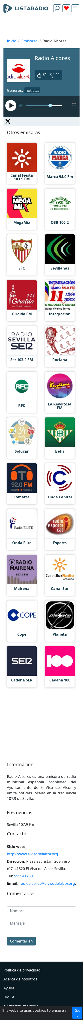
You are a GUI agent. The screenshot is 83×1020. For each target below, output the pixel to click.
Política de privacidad (22, 970)
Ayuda (8, 988)
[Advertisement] (41, 26)
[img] (75, 8)
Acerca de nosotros (20, 979)
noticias (32, 90)
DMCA (8, 997)
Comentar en (21, 941)
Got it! (77, 1012)
